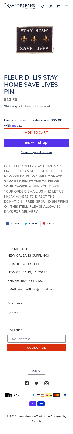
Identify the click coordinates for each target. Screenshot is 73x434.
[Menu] (67, 6)
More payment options (36, 152)
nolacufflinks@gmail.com (36, 289)
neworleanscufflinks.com (34, 416)
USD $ (35, 371)
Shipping (10, 106)
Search (13, 313)
